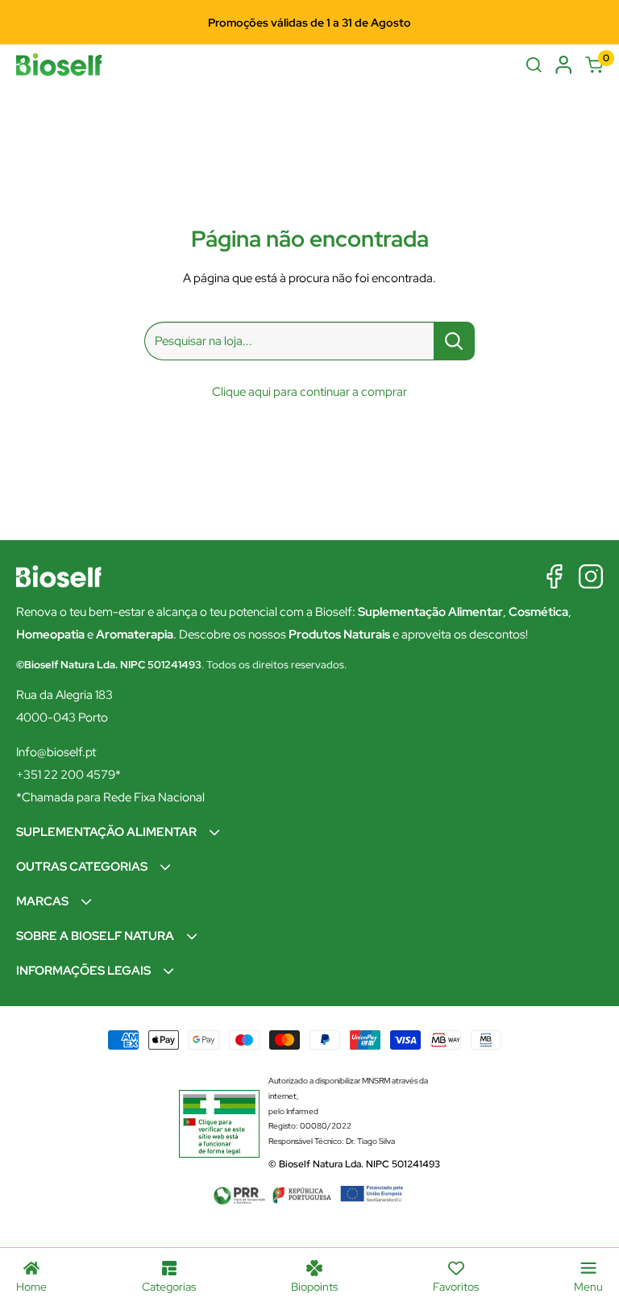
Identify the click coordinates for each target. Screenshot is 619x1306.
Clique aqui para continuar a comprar (309, 392)
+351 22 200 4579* (68, 775)
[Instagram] (591, 576)
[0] (594, 65)
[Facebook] (554, 576)
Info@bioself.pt (56, 752)
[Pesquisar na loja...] (454, 341)
